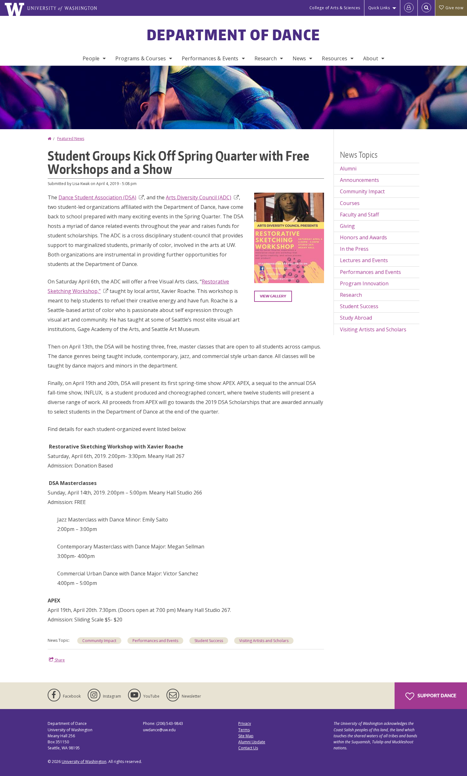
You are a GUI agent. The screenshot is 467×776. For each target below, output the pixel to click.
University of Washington (84, 761)
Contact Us (248, 748)
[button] (289, 237)
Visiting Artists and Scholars (263, 640)
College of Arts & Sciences (334, 7)
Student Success (208, 640)
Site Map (246, 736)
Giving (347, 225)
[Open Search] (426, 8)
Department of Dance (234, 34)
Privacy (244, 723)
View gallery (273, 296)
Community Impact (99, 640)
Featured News (70, 138)
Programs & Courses (140, 58)
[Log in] (408, 8)
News (299, 58)
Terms (244, 730)
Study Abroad (356, 317)
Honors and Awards (363, 237)
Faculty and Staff (359, 214)
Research (265, 58)
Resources (334, 58)
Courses (350, 203)
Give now (454, 7)
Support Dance (436, 695)
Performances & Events (210, 58)
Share (59, 660)
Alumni (348, 168)
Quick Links (379, 7)
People (91, 58)
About (370, 58)
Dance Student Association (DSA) (97, 197)
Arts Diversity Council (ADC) (198, 197)
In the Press (354, 248)
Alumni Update (251, 742)
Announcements (359, 179)
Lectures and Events (364, 260)
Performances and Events (155, 640)
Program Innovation (364, 283)
